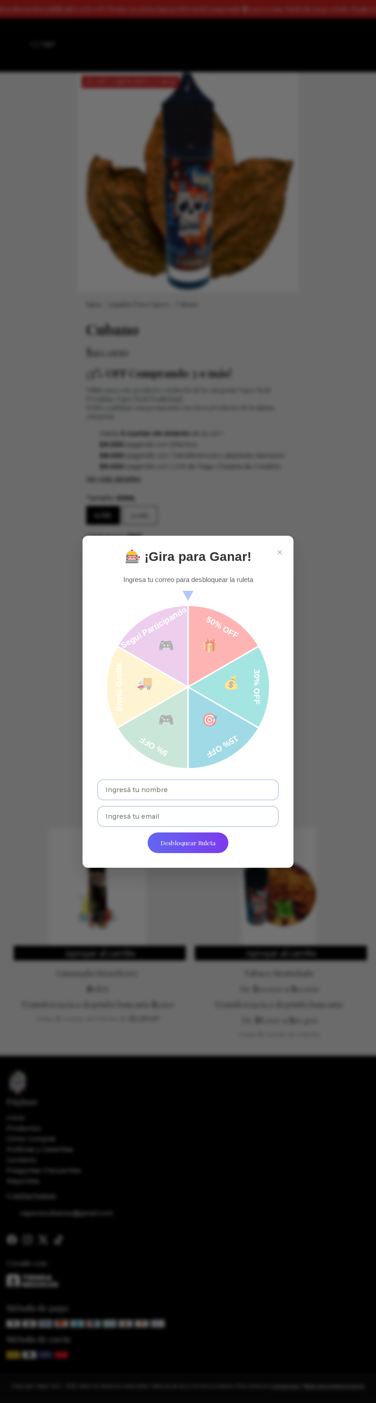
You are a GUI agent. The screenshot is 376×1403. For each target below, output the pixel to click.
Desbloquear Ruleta (188, 843)
